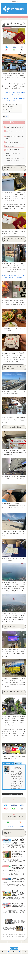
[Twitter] (5, 774)
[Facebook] (6, 774)
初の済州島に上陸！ (10, 146)
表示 (7, 116)
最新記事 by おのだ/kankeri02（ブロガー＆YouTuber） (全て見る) (15, 159)
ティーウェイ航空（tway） (9, 794)
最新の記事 (18, 763)
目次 (13, 122)
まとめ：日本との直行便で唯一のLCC (14, 149)
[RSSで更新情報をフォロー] (20, 822)
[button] (21, 50)
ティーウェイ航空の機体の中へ (13, 142)
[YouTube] (8, 774)
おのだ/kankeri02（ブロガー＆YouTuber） (13, 154)
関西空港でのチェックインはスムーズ (14, 127)
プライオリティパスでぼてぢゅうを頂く (13, 131)
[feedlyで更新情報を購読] (8, 822)
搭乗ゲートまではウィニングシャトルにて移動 (13, 137)
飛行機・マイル (20, 794)
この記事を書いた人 (8, 763)
